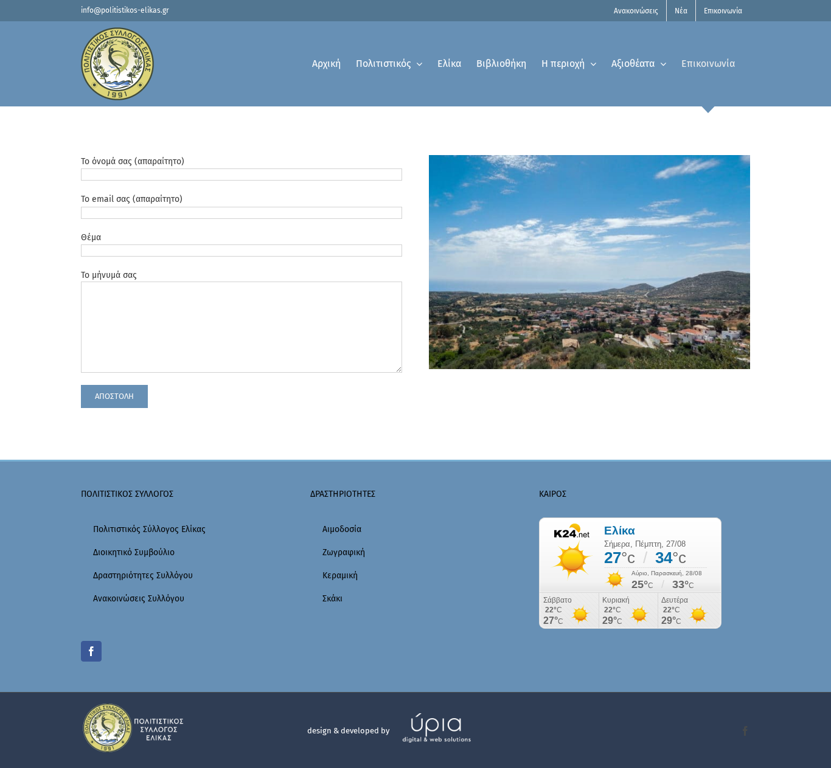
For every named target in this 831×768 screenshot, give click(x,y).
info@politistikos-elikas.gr (125, 10)
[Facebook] (91, 651)
